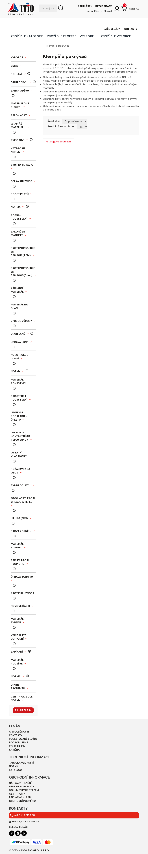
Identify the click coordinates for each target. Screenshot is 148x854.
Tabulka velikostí (21, 762)
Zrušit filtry (23, 710)
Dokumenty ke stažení (24, 790)
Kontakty (130, 29)
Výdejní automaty (21, 786)
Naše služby (111, 29)
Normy (13, 766)
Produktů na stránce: (61, 126)
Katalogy (15, 770)
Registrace (103, 6)
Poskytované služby (23, 738)
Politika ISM (17, 746)
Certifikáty (17, 793)
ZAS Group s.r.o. (38, 850)
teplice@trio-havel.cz (25, 821)
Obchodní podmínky (22, 801)
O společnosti (19, 731)
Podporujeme (18, 742)
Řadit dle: (53, 121)
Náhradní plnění (20, 783)
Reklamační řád (20, 797)
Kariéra (14, 749)
